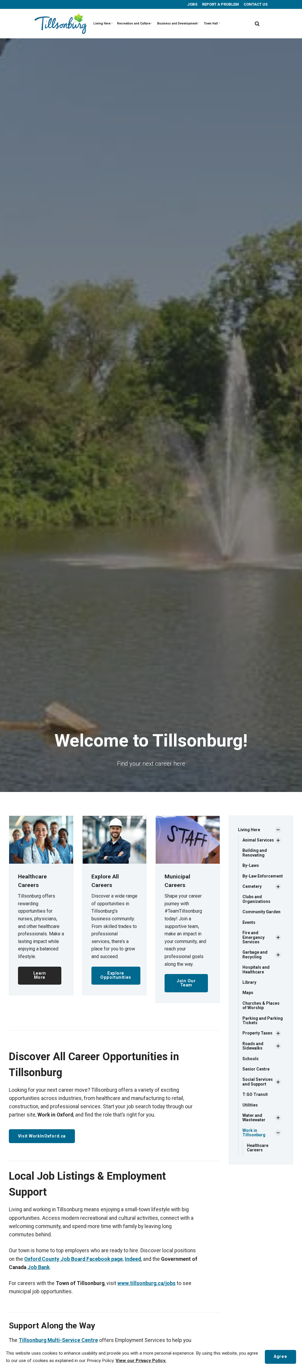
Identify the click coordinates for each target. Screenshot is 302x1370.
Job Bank (38, 1267)
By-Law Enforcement (262, 876)
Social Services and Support (257, 1081)
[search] (257, 23)
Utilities (250, 1105)
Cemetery (252, 886)
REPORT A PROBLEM (220, 4)
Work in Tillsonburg (253, 1132)
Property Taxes (257, 1033)
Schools (250, 1058)
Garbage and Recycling (254, 954)
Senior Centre (256, 1069)
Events (248, 922)
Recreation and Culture (133, 23)
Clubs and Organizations (256, 898)
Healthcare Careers (257, 1147)
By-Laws (250, 865)
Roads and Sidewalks (252, 1045)
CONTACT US (255, 4)
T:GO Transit (255, 1094)
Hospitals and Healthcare (256, 969)
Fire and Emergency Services (253, 937)
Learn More (39, 975)
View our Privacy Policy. (141, 1360)
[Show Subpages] (278, 830)
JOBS (191, 4)
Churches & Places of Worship (261, 1005)
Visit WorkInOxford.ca (42, 1136)
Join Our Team (186, 983)
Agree (280, 1356)
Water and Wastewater (253, 1117)
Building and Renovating (254, 852)
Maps (247, 992)
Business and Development (177, 23)
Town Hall (211, 23)
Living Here (102, 23)
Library (249, 982)
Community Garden (261, 911)
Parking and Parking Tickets (262, 1020)
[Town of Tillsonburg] (61, 23)
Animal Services (258, 840)
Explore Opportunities (115, 975)
